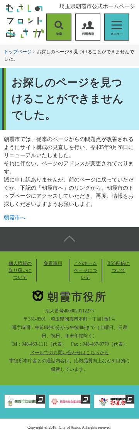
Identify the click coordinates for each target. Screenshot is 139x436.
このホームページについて (85, 270)
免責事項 (53, 263)
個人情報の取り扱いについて (20, 270)
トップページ (18, 51)
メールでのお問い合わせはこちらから (69, 352)
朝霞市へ (14, 218)
